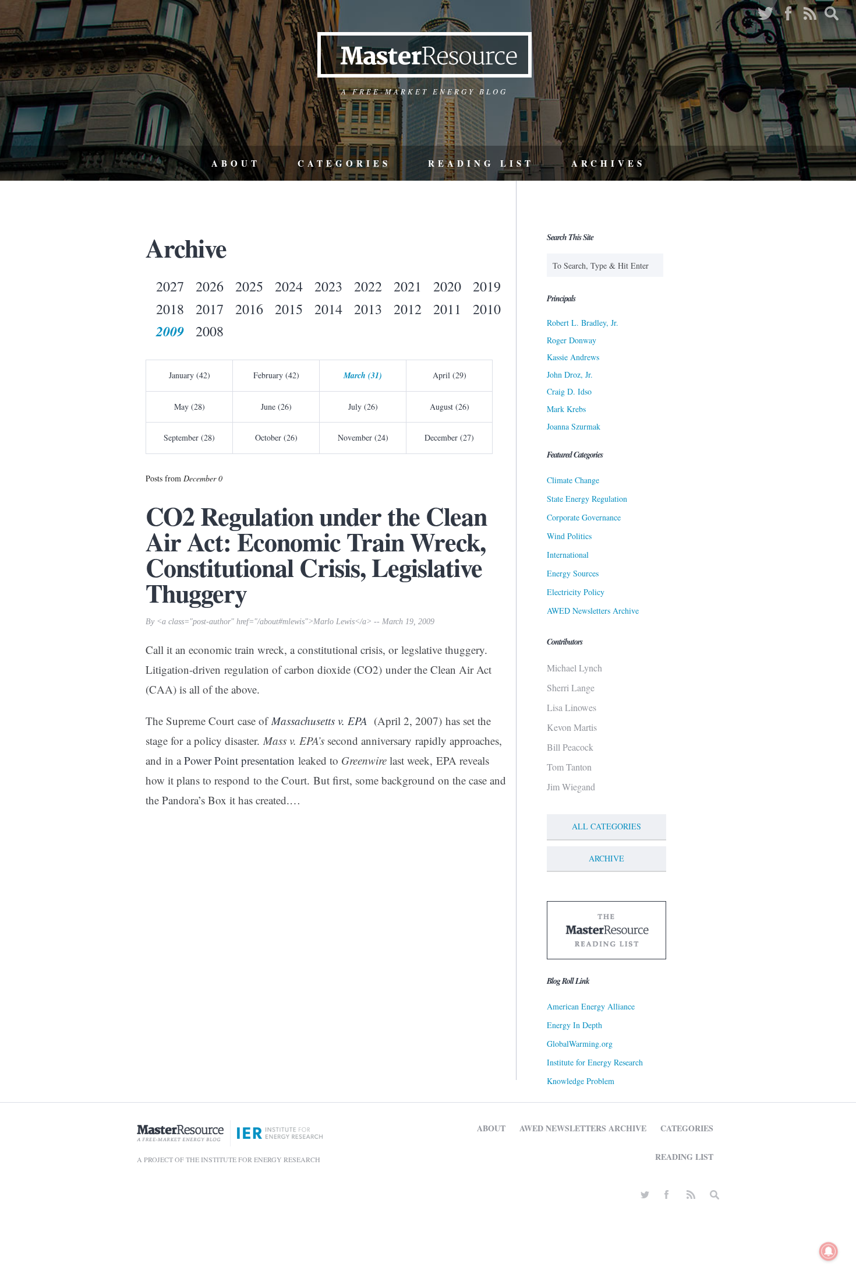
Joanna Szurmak (573, 426)
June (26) (276, 406)
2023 (328, 286)
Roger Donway (571, 340)
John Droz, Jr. (570, 374)
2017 (210, 309)
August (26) (449, 406)
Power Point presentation (239, 760)
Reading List (481, 163)
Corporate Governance (584, 517)
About (235, 163)
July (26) (363, 406)
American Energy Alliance (591, 1006)
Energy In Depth (574, 1024)
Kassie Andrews (573, 357)
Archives (608, 163)
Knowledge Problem (580, 1080)
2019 (487, 286)
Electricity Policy (575, 591)
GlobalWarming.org (580, 1043)
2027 (170, 286)
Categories (344, 163)
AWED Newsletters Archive (593, 610)
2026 (210, 286)
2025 (249, 286)
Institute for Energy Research (595, 1062)
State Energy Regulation (587, 498)
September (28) (189, 437)
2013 (368, 309)
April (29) (449, 375)
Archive (606, 858)
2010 (487, 309)
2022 (368, 286)
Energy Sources (573, 573)
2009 (170, 331)
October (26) (276, 437)
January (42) (189, 375)
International (568, 554)
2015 (289, 309)
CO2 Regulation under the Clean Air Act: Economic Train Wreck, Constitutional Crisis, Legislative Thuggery (316, 554)
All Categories (606, 826)
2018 (170, 309)
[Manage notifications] (828, 1251)
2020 (447, 286)
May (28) (189, 406)
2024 (289, 286)
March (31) (363, 375)
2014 (328, 309)
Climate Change (573, 480)
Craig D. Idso (569, 391)
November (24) (363, 437)
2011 (447, 309)
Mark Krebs (566, 408)
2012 (408, 309)
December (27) (449, 437)
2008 (210, 331)
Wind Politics (569, 535)
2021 (408, 286)
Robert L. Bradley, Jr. (582, 322)
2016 (249, 309)
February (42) (276, 375)
